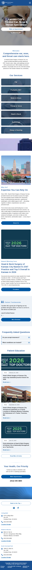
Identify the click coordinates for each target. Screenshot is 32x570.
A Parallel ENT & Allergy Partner (14, 567)
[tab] (1, 315)
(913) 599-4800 (17, 32)
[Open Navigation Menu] (29, 2)
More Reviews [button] (16, 319)
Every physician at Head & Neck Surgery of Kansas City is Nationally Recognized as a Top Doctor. (16, 445)
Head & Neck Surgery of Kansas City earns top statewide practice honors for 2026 (16, 377)
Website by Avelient (26, 567)
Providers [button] (16, 289)
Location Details (6, 524)
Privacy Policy (3, 567)
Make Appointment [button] (16, 476)
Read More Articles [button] (16, 456)
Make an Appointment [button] (16, 29)
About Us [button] (16, 223)
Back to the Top (15, 503)
